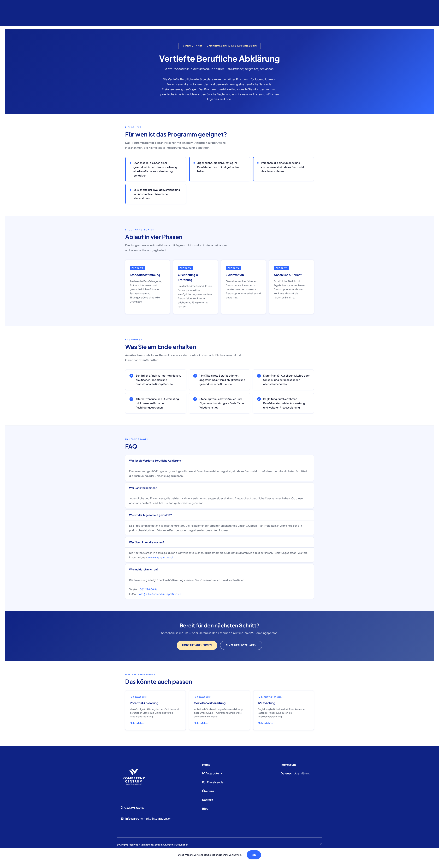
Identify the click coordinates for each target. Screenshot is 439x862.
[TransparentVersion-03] (134, 762)
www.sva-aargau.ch (161, 557)
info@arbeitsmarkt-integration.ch (160, 594)
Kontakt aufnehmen (197, 644)
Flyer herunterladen (241, 645)
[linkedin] (321, 844)
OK (254, 855)
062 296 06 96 (148, 589)
